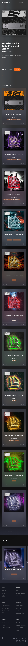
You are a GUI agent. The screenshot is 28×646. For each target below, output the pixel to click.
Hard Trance (16, 199)
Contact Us (18, 630)
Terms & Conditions (21, 625)
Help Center (19, 624)
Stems (17, 610)
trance (19, 239)
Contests (18, 592)
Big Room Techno (12, 119)
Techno (18, 119)
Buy (18, 69)
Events (17, 590)
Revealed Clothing (20, 593)
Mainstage (9, 239)
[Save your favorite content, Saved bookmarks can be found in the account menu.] (3, 74)
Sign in (21, 2)
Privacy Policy (19, 627)
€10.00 (21, 203)
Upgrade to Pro (6, 612)
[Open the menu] (25, 2)
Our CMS (18, 622)
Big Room (11, 440)
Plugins (3, 625)
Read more (4, 63)
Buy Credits (5, 607)
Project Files (19, 608)
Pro (9, 68)
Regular (4, 68)
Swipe (3, 595)
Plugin (17, 612)
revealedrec (14, 318)
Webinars (18, 607)
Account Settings (6, 605)
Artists (3, 596)
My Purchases (5, 608)
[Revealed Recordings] (6, 3)
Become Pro (19, 595)
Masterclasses (19, 605)
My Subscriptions (6, 610)
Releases (4, 590)
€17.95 (21, 123)
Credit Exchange (6, 627)
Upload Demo (5, 593)
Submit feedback (20, 629)
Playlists (4, 592)
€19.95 (21, 444)
